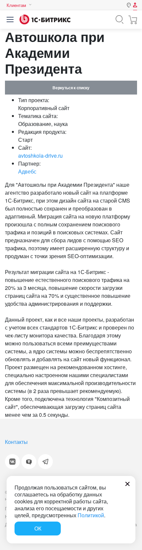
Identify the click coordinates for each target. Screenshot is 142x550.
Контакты (16, 442)
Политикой (91, 515)
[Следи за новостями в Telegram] (45, 461)
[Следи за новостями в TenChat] (28, 461)
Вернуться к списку (71, 88)
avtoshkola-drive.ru (40, 155)
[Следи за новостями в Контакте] (12, 461)
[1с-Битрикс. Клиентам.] (44, 19)
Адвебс (27, 171)
